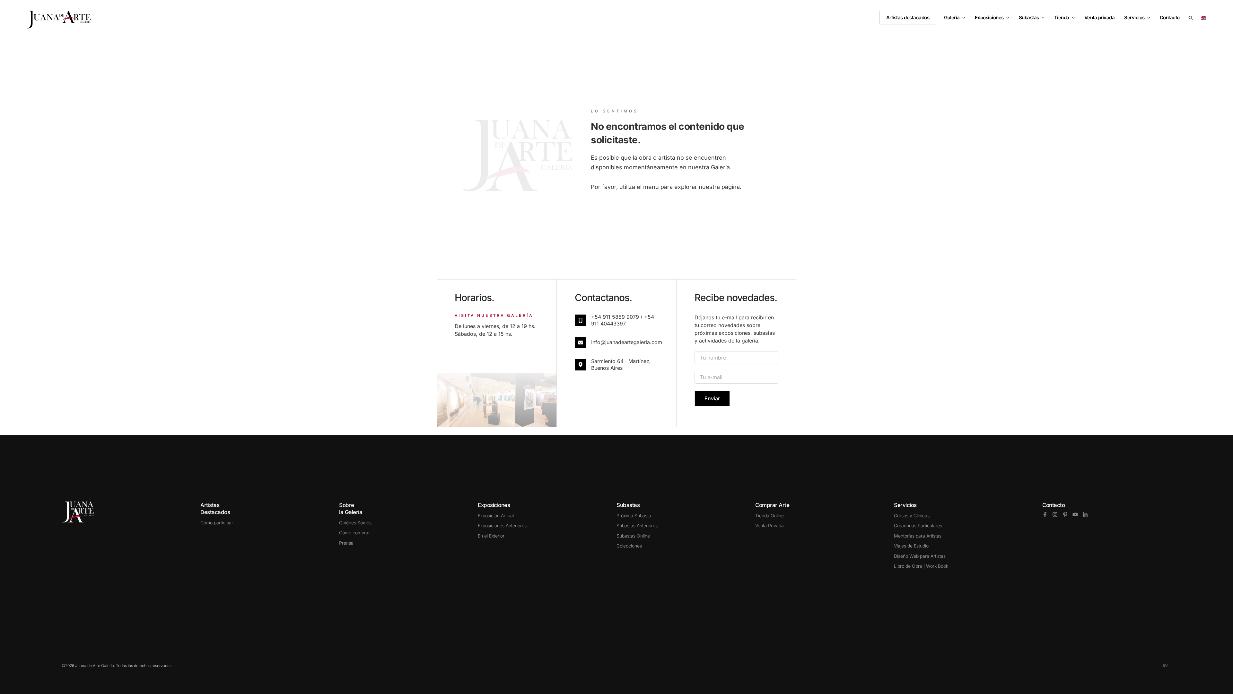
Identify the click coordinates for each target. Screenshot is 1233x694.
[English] (1204, 17)
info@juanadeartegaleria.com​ (626, 342)
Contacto (1053, 505)
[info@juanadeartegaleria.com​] (580, 342)
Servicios (1134, 17)
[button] (962, 17)
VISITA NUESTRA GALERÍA (494, 315)
